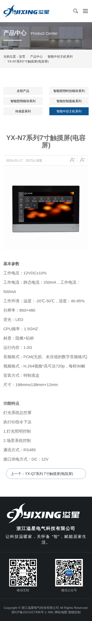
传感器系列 (23, 111)
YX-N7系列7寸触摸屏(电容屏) (28, 61)
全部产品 (23, 91)
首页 (22, 56)
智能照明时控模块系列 (69, 91)
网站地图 (61, 612)
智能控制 (74, 612)
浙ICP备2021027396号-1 (29, 612)
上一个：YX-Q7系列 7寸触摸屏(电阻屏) (42, 474)
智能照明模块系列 (23, 101)
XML (51, 612)
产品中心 (36, 56)
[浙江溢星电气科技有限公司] (46, 512)
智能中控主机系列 (60, 56)
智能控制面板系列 (69, 101)
